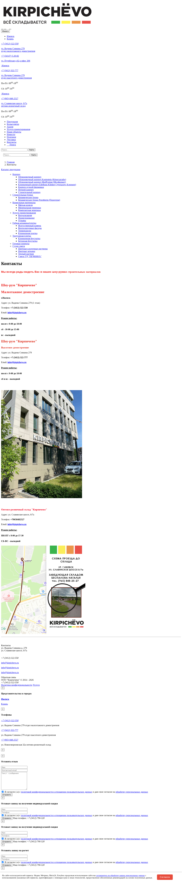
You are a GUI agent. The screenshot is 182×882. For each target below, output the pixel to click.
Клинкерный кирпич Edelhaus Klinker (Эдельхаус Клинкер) (47, 184)
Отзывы (22, 220)
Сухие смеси (19, 246)
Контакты (11, 142)
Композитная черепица (29, 210)
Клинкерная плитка (27, 233)
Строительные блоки (23, 195)
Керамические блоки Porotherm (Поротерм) (39, 200)
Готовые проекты (21, 243)
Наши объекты (14, 132)
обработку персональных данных (132, 792)
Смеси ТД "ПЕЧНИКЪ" (30, 256)
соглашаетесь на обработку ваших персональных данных (120, 875)
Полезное (11, 137)
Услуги (36, 685)
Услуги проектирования (18, 129)
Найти (31, 150)
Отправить (6, 795)
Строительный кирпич (29, 192)
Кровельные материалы (24, 202)
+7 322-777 (9, 70)
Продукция (12, 121)
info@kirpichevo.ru (17, 312)
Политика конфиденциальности (16, 685)
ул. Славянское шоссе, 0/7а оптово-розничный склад (14, 104)
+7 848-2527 (9, 98)
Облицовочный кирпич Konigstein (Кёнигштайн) (42, 179)
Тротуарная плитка (22, 236)
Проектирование (26, 218)
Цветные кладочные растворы (33, 249)
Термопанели (24, 231)
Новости (11, 134)
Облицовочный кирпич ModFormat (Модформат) (42, 182)
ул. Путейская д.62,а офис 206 (15, 61)
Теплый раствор (26, 254)
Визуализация (25, 215)
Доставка (11, 139)
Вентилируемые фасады (30, 228)
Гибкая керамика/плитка (24, 223)
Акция (10, 127)
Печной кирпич (26, 190)
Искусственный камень (29, 225)
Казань (10, 39)
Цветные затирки (26, 251)
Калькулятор (13, 124)
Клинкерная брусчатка (29, 238)
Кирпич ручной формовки (31, 187)
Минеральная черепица (29, 207)
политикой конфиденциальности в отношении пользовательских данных (56, 792)
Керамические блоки (28, 197)
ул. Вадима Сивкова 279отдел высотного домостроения (16, 76)
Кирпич (16, 174)
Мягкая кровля (25, 205)
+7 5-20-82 (10, 56)
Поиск (12, 144)
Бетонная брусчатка (27, 241)
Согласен (165, 877)
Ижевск (10, 36)
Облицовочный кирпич (29, 177)
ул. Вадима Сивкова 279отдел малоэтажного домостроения (18, 49)
